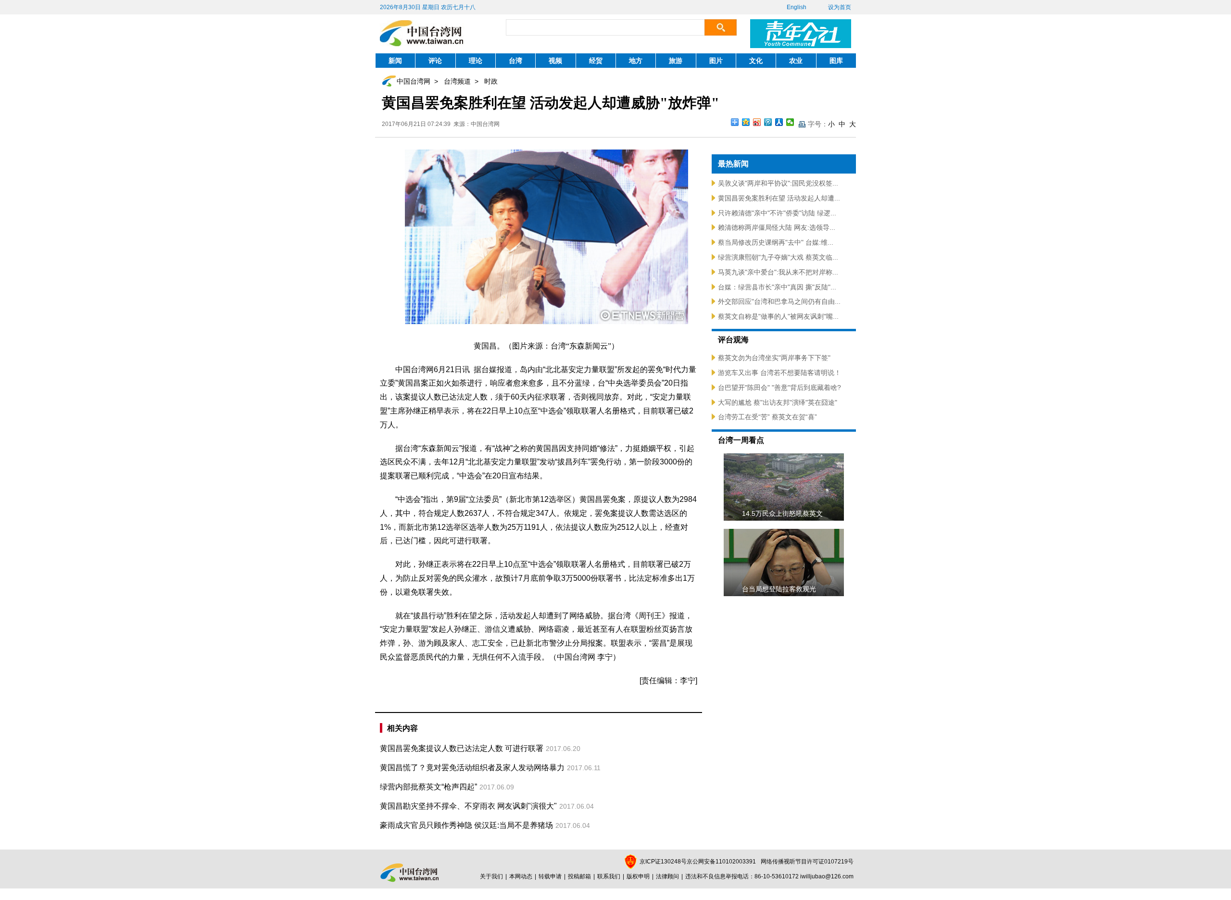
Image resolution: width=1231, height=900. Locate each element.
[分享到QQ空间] (746, 122)
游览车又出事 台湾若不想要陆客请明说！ (779, 372)
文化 (756, 60)
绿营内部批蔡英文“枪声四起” (428, 787)
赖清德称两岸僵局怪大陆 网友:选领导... (776, 227)
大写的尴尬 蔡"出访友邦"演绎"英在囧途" (777, 402)
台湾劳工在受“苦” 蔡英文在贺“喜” (767, 417)
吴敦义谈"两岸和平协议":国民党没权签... (778, 183)
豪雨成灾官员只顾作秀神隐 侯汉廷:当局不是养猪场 (466, 825)
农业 (796, 60)
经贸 (596, 60)
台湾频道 (457, 81)
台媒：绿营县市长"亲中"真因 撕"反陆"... (777, 287)
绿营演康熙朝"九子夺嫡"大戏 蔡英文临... (778, 257)
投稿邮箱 (579, 876)
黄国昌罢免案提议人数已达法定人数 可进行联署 (461, 748)
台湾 (515, 60)
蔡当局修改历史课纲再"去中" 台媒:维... (775, 242)
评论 (435, 60)
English (796, 7)
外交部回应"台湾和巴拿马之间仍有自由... (779, 301)
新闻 (395, 60)
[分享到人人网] (779, 122)
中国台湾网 (413, 81)
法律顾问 (667, 876)
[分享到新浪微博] (757, 122)
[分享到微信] (790, 122)
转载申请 (550, 876)
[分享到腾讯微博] (768, 122)
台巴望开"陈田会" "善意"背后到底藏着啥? (779, 387)
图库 (836, 60)
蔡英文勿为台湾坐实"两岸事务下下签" (774, 358)
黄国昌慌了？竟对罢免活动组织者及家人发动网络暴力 (472, 767)
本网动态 (520, 876)
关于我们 (491, 876)
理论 (475, 60)
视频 (555, 60)
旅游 (675, 60)
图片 (716, 60)
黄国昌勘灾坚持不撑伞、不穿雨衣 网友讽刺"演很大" (468, 806)
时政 (491, 81)
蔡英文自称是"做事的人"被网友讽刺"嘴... (778, 316)
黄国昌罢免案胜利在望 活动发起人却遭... (779, 198)
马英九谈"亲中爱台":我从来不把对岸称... (778, 272)
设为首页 (839, 7)
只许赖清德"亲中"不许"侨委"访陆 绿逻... (777, 213)
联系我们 (608, 876)
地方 (635, 60)
